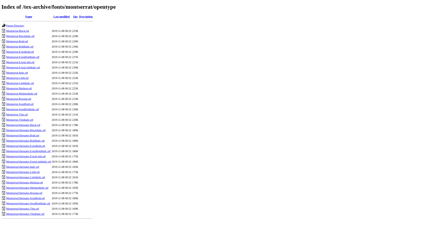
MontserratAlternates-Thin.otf (22, 208)
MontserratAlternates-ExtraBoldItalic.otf (28, 151)
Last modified (61, 16)
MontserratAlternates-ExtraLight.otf (26, 156)
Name (28, 16)
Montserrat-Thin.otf (17, 114)
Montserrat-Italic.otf (17, 72)
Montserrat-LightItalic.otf (20, 83)
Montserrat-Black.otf (17, 30)
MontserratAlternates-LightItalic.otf (25, 177)
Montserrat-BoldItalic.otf (19, 46)
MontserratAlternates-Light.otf (23, 172)
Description (86, 16)
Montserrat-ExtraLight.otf (20, 62)
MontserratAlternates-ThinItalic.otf (25, 213)
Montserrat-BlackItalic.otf (20, 36)
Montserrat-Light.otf (17, 78)
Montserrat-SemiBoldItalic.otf (22, 109)
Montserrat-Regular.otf (18, 98)
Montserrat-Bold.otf (17, 41)
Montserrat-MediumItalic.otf (21, 93)
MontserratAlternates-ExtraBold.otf (25, 145)
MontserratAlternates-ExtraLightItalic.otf (28, 161)
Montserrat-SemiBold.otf (20, 104)
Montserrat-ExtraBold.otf (20, 51)
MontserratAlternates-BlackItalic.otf (26, 130)
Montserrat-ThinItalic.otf (19, 119)
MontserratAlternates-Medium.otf (24, 182)
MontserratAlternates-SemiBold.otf (25, 198)
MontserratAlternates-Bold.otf (22, 135)
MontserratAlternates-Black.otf (23, 125)
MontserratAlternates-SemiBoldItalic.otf (28, 203)
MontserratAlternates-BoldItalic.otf (25, 140)
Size (75, 16)
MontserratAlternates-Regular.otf (24, 193)
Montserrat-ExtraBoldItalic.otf (22, 57)
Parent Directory (15, 25)
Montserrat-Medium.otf (19, 88)
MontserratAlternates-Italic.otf (22, 166)
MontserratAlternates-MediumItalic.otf (27, 187)
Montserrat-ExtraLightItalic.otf (23, 67)
